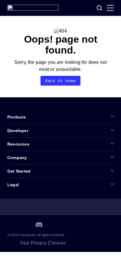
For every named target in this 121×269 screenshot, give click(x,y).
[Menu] (110, 8)
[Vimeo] (53, 224)
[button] (99, 8)
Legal (13, 184)
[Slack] (67, 224)
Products (16, 117)
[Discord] (39, 224)
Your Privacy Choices (42, 242)
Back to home (60, 80)
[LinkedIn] (10, 224)
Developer (17, 130)
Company (17, 157)
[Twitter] (24, 224)
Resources (18, 144)
